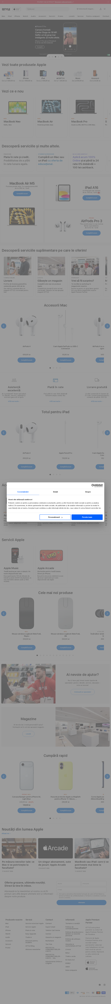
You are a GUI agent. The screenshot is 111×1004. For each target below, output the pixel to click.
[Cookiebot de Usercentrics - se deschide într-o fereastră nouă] (93, 485)
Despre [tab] (88, 492)
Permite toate (87, 517)
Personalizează (54, 517)
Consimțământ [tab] (23, 492)
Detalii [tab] (55, 492)
